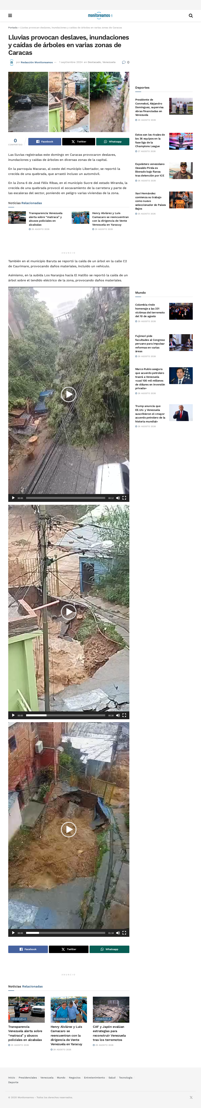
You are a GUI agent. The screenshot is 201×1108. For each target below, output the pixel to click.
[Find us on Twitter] (191, 1097)
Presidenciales (28, 1077)
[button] (69, 394)
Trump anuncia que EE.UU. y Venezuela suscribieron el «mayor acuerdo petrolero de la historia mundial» (150, 413)
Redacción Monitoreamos (37, 62)
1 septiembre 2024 (71, 62)
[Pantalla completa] (124, 498)
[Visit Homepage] (100, 16)
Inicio (11, 1077)
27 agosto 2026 (146, 151)
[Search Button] (191, 16)
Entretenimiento (94, 1077)
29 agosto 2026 (40, 229)
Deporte (13, 1082)
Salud (112, 1077)
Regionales (61, 1019)
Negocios (74, 1077)
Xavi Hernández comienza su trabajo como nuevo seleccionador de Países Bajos (150, 201)
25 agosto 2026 (146, 213)
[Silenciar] (118, 498)
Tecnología (125, 1077)
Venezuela (108, 62)
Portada (12, 27)
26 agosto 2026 (146, 180)
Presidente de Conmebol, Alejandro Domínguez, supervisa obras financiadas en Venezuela (149, 107)
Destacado (94, 62)
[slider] (65, 498)
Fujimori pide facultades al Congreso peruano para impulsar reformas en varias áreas (150, 343)
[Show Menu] (10, 16)
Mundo (61, 1077)
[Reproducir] (13, 498)
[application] (68, 394)
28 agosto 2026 (146, 393)
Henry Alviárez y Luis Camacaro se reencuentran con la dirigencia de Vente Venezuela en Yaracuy (66, 1035)
